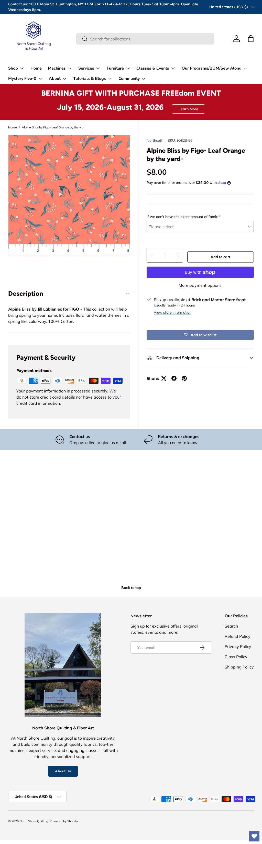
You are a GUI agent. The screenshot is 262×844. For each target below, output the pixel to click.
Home (36, 68)
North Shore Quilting (33, 821)
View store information (172, 312)
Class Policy (236, 656)
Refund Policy (237, 636)
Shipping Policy (239, 667)
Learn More (188, 109)
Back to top (131, 587)
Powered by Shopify (64, 821)
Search (231, 626)
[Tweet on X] (164, 378)
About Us (63, 771)
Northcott (154, 140)
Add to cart (220, 257)
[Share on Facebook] (174, 378)
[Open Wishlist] (254, 836)
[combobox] (145, 39)
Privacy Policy (238, 646)
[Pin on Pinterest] (184, 378)
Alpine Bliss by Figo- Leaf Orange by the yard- (52, 127)
